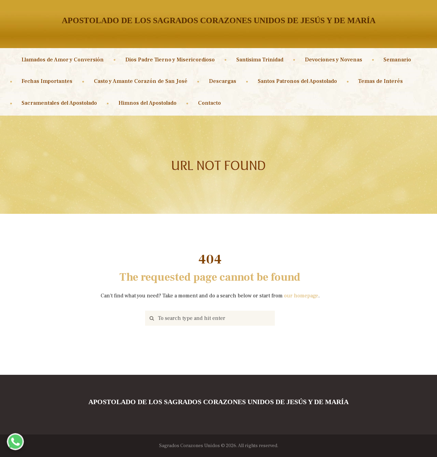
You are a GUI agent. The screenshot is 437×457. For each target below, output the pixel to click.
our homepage (301, 295)
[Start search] (150, 318)
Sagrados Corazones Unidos (189, 446)
